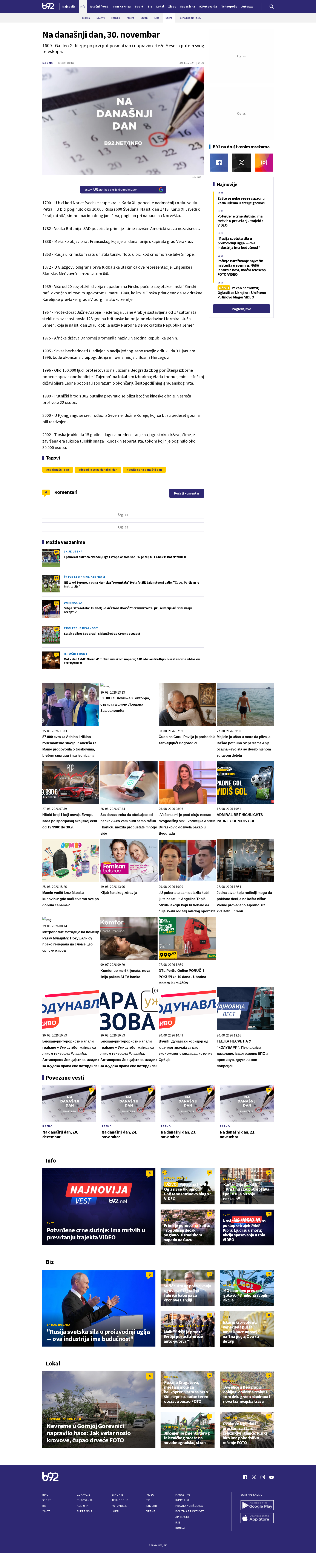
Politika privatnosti (190, 1511)
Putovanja (84, 1500)
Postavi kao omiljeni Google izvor (110, 190)
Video (150, 1494)
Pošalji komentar (186, 493)
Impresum (182, 1500)
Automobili (119, 1506)
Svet (50, 1223)
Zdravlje (83, 1494)
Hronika (171, 1377)
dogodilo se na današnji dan (98, 470)
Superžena (84, 1511)
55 (56, 603)
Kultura (82, 1506)
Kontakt (181, 1528)
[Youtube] (271, 1477)
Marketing (182, 1494)
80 (56, 577)
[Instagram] (264, 163)
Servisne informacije (64, 1419)
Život (46, 1511)
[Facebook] (219, 163)
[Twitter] (241, 163)
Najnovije (68, 6)
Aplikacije (182, 1517)
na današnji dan (58, 470)
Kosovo (229, 1179)
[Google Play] (257, 1505)
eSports (117, 1494)
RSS (177, 1522)
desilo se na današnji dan (145, 470)
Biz (44, 1506)
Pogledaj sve (241, 309)
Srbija (169, 1280)
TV (148, 1500)
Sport (46, 1500)
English (151, 1506)
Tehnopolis (120, 1500)
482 (56, 552)
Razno (48, 63)
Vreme (150, 1511)
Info (45, 1494)
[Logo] (48, 6)
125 (56, 628)
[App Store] (257, 1518)
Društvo (230, 1381)
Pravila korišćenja (189, 1506)
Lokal (116, 1511)
